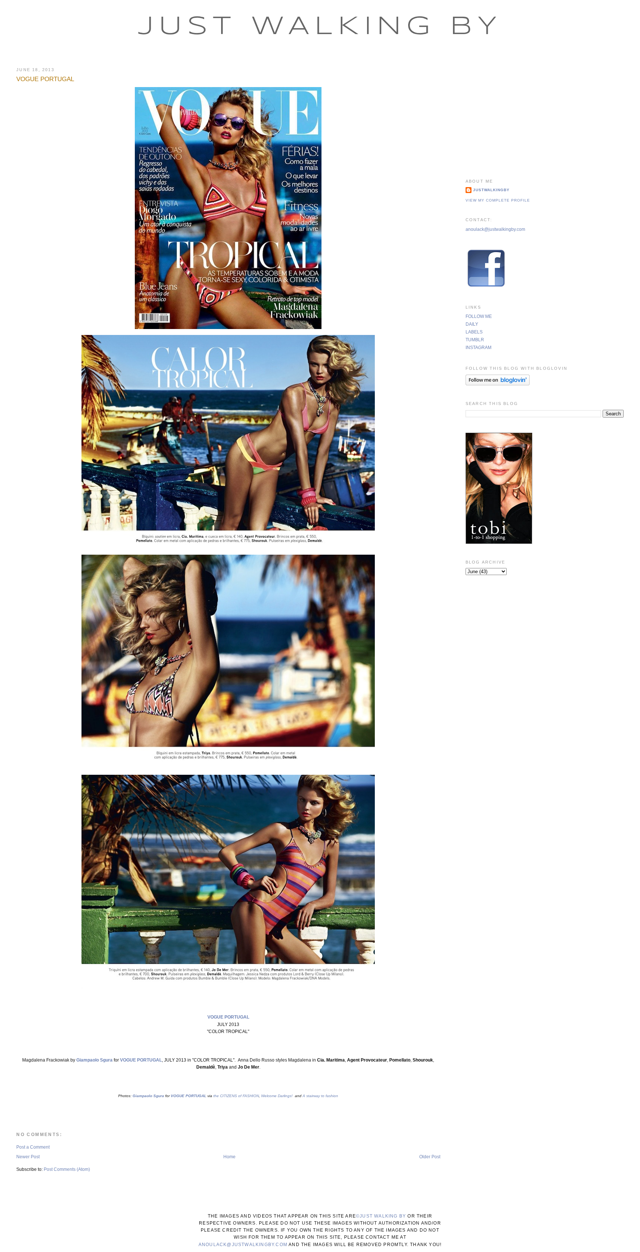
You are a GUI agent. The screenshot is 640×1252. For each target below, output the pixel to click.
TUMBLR (475, 339)
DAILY (472, 324)
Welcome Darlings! (277, 1096)
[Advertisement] (545, 113)
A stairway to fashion (319, 1096)
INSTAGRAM (478, 347)
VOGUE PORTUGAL (45, 79)
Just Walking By (320, 27)
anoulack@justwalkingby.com (495, 229)
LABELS (474, 332)
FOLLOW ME (479, 316)
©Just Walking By (381, 1216)
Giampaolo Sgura (94, 1060)
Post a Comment (33, 1147)
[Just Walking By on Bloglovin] (498, 383)
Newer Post (28, 1156)
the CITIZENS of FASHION (236, 1096)
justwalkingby (491, 190)
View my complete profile (498, 200)
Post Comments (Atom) (67, 1169)
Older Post (429, 1156)
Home (229, 1156)
